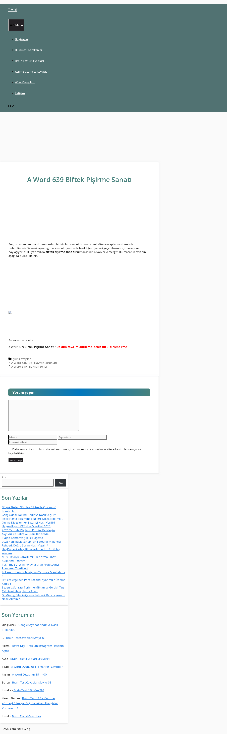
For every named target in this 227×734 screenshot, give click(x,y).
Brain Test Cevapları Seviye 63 (26, 638)
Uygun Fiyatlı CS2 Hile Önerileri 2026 (26, 526)
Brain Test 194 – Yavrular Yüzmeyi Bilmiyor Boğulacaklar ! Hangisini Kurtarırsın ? (30, 703)
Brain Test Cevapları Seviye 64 (30, 659)
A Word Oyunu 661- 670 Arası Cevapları (37, 667)
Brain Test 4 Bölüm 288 (28, 690)
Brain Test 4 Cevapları (29, 61)
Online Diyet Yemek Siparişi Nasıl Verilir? (28, 522)
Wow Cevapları (25, 82)
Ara (4, 477)
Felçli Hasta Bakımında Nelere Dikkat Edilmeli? (32, 519)
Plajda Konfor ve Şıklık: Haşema (22, 538)
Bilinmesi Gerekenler (28, 50)
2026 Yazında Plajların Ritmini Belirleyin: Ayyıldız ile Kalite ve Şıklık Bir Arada (28, 532)
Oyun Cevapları (21, 359)
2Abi (12, 9)
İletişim (20, 93)
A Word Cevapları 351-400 (29, 674)
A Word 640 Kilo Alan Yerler (29, 366)
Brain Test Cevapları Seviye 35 (32, 682)
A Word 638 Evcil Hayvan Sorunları (34, 363)
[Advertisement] (113, 137)
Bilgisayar (21, 39)
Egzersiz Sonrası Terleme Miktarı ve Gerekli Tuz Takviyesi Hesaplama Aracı (33, 589)
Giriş (27, 729)
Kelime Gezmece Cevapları (32, 71)
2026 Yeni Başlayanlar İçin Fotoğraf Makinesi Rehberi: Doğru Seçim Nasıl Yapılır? (31, 543)
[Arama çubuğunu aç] (11, 107)
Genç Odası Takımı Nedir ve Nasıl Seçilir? (29, 515)
